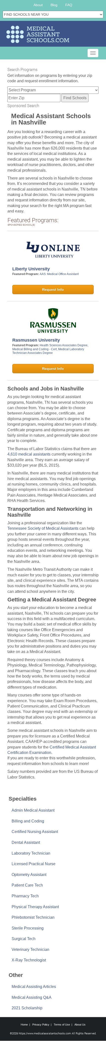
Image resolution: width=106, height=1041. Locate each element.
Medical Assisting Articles (34, 987)
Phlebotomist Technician (33, 917)
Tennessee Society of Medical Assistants (42, 528)
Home (24, 1024)
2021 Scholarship (27, 1008)
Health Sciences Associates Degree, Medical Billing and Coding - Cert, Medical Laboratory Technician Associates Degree (50, 349)
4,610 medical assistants (29, 454)
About (38, 5)
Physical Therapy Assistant (35, 907)
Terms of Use (62, 1024)
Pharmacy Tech (25, 896)
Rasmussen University (36, 340)
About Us (80, 1024)
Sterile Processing (28, 928)
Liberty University (31, 268)
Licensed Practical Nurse (33, 864)
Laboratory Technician (31, 853)
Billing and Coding (28, 821)
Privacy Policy (40, 1024)
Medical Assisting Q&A (32, 997)
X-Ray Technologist (29, 960)
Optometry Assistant (29, 875)
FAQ (68, 5)
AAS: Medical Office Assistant (59, 274)
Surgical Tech (23, 939)
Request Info (53, 289)
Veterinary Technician (30, 949)
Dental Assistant (26, 842)
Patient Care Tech (27, 885)
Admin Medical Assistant (33, 810)
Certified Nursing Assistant (35, 832)
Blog (54, 5)
